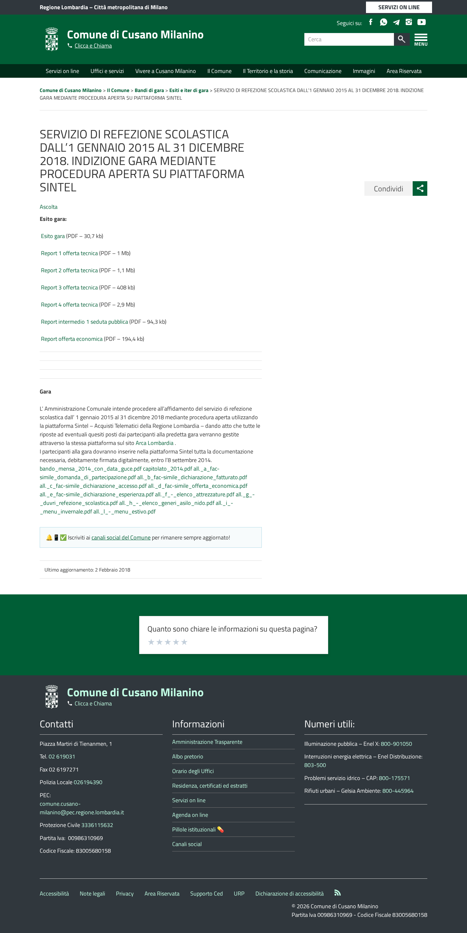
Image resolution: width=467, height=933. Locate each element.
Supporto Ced (206, 893)
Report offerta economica (72, 338)
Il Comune (219, 71)
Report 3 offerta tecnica (69, 287)
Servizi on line (62, 71)
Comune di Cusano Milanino (135, 34)
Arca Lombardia (155, 443)
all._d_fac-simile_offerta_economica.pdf (197, 485)
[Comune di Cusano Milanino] (52, 39)
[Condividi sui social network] (420, 188)
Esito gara (53, 236)
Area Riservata (404, 71)
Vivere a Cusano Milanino (165, 71)
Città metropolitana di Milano (131, 7)
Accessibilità (54, 893)
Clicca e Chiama (93, 45)
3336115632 (97, 825)
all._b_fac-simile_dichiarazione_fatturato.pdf (192, 477)
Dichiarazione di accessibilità (289, 893)
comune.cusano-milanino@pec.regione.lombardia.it (82, 808)
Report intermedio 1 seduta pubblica (84, 321)
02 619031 (62, 756)
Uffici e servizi (107, 71)
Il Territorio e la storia (268, 71)
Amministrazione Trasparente (207, 742)
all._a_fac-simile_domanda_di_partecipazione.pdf (130, 472)
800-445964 (398, 790)
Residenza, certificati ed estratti (209, 785)
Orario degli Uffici (193, 771)
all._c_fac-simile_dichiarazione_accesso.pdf (93, 485)
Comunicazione (323, 71)
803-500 (315, 765)
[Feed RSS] (338, 893)
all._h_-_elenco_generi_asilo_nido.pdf (166, 503)
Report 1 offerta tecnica (69, 253)
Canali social (187, 844)
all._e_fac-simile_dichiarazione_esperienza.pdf (97, 494)
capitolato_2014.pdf (167, 468)
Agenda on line (190, 815)
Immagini (364, 71)
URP (239, 893)
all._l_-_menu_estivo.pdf (124, 511)
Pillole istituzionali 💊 (198, 829)
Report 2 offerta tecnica (69, 270)
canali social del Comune (121, 537)
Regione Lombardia (64, 7)
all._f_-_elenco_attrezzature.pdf (194, 494)
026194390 (88, 782)
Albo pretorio (187, 756)
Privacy (125, 893)
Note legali (92, 893)
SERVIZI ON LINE (399, 7)
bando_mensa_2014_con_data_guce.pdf (91, 468)
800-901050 (396, 743)
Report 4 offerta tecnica (69, 304)
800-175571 (394, 778)
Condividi (388, 188)
